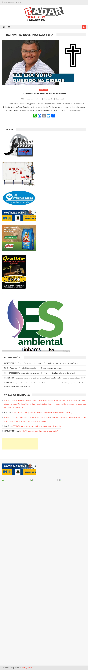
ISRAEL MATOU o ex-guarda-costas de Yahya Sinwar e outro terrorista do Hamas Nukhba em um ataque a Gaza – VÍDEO (44, 378)
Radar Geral (48, 99)
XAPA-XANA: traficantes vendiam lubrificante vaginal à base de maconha (36, 426)
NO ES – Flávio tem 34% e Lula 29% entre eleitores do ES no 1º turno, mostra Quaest (32, 368)
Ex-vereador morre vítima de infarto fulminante (44, 93)
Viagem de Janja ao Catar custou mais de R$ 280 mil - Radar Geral (26, 417)
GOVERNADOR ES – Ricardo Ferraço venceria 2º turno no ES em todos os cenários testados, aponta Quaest (41, 363)
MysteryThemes (27, 668)
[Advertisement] (20, 443)
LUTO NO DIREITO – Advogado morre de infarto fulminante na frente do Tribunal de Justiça (41, 412)
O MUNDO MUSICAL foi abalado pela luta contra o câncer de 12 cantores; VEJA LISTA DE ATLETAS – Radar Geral (41, 400)
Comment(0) (60, 99)
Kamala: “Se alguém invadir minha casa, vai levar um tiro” (38, 431)
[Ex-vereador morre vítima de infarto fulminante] (44, 62)
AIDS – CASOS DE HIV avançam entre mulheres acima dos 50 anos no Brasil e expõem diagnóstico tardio (40, 373)
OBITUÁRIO (43, 90)
